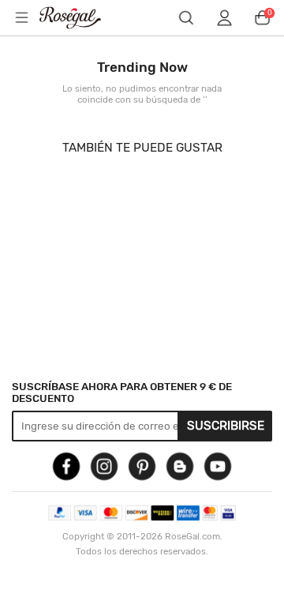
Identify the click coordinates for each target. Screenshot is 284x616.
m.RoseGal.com (79, 17)
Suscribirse (225, 426)
